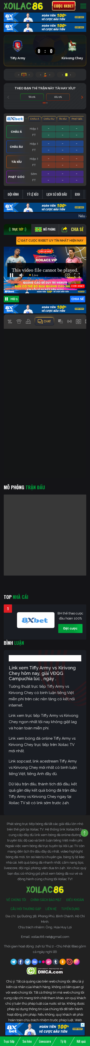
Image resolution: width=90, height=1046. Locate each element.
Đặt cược (70, 628)
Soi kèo (27, 1041)
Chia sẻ (77, 229)
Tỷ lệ (63, 1041)
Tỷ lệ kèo (32, 194)
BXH (77, 194)
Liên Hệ (51, 909)
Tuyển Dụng (70, 909)
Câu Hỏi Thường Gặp (25, 909)
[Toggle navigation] (83, 6)
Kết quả (81, 1041)
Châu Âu (49, 119)
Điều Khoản (75, 900)
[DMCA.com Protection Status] (45, 970)
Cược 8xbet (64, 6)
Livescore (45, 1041)
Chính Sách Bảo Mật (46, 900)
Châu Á (34, 119)
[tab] (17, 229)
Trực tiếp (9, 1041)
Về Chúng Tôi (16, 900)
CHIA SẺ (77, 299)
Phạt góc (77, 119)
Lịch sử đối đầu (56, 194)
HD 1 (14, 299)
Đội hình (13, 194)
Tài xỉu (63, 119)
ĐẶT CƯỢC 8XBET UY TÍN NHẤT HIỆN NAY (52, 240)
